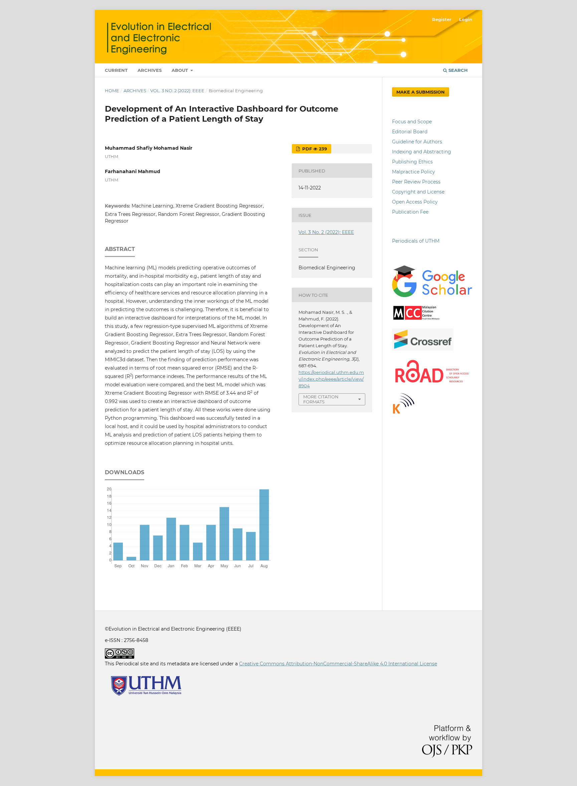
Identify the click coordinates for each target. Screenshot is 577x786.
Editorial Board (409, 132)
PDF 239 (314, 148)
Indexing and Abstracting (421, 152)
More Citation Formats (321, 399)
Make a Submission (420, 92)
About (180, 70)
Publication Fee (410, 212)
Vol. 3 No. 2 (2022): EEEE (177, 90)
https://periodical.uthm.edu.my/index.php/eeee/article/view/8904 (331, 379)
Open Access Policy (415, 202)
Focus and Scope (412, 122)
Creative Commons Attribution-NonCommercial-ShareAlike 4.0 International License (338, 664)
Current (116, 70)
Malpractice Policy (413, 172)
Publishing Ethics (412, 162)
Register (441, 19)
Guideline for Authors (417, 142)
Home (112, 90)
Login (465, 19)
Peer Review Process (416, 182)
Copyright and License (418, 192)
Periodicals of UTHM (416, 241)
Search (457, 70)
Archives (150, 70)
